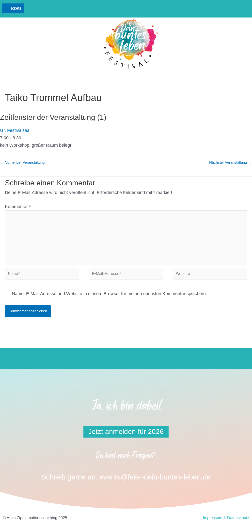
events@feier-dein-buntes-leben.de (155, 477)
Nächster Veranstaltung (230, 162)
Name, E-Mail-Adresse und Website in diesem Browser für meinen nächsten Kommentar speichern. (109, 293)
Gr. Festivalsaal (15, 130)
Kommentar (18, 206)
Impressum (212, 518)
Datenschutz (238, 518)
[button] (233, 8)
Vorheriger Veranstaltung (22, 162)
